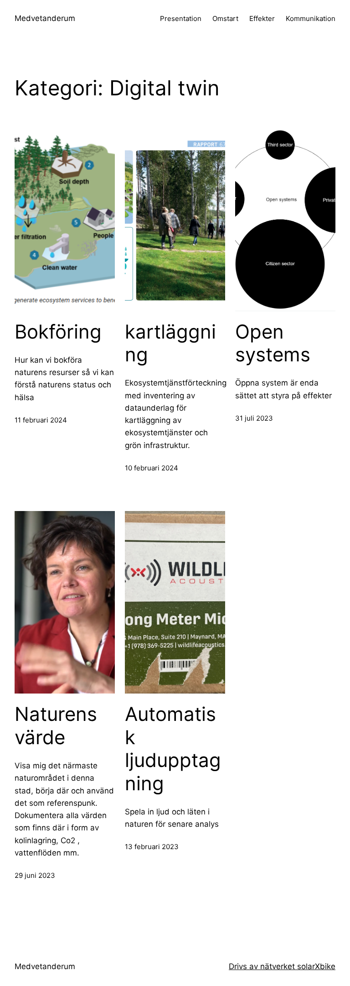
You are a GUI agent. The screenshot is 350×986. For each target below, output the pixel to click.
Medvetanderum (45, 18)
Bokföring (58, 331)
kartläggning (170, 343)
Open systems (272, 343)
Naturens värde (56, 725)
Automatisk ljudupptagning (173, 748)
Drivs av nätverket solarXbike (282, 966)
